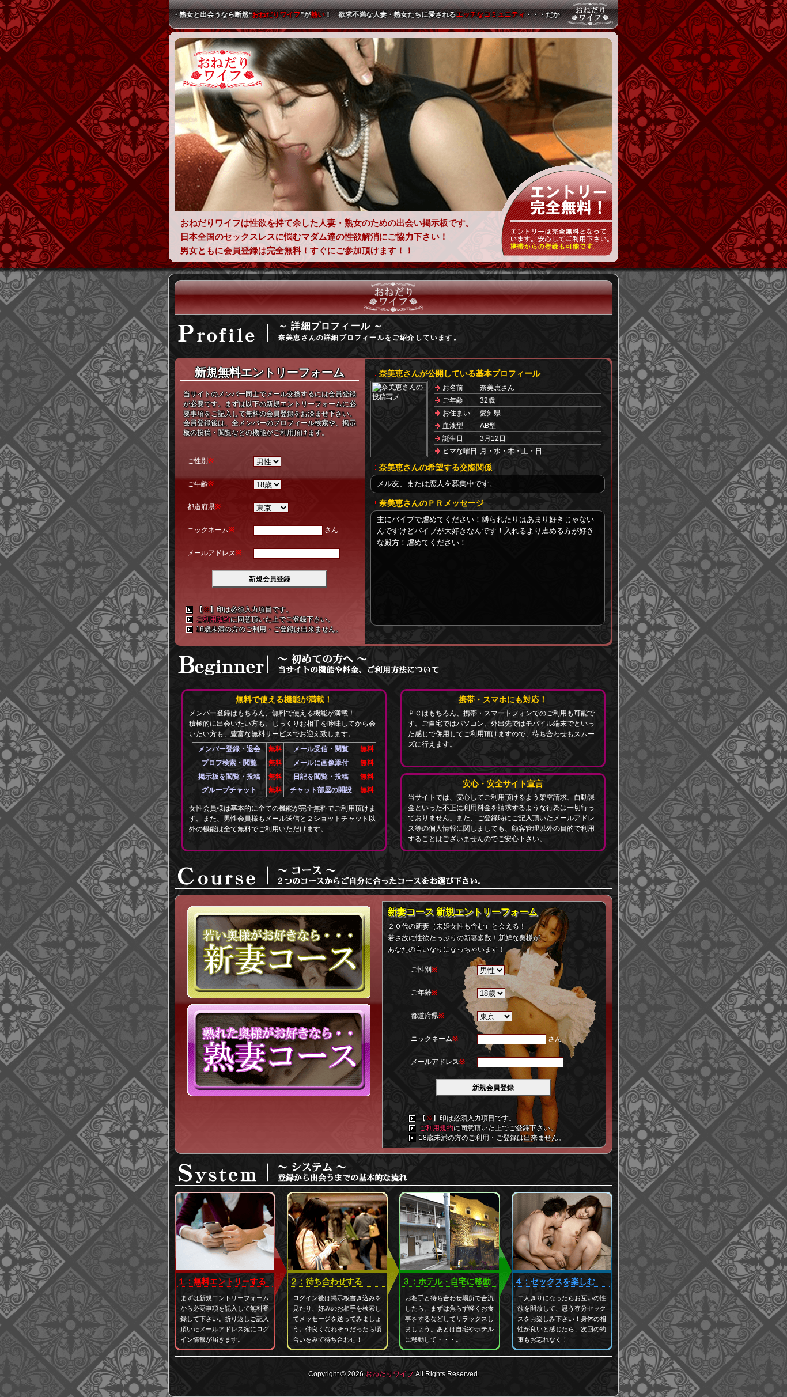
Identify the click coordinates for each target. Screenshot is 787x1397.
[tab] (279, 955)
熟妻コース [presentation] (279, 1050)
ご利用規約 (213, 619)
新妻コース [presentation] (279, 952)
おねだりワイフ (223, 69)
